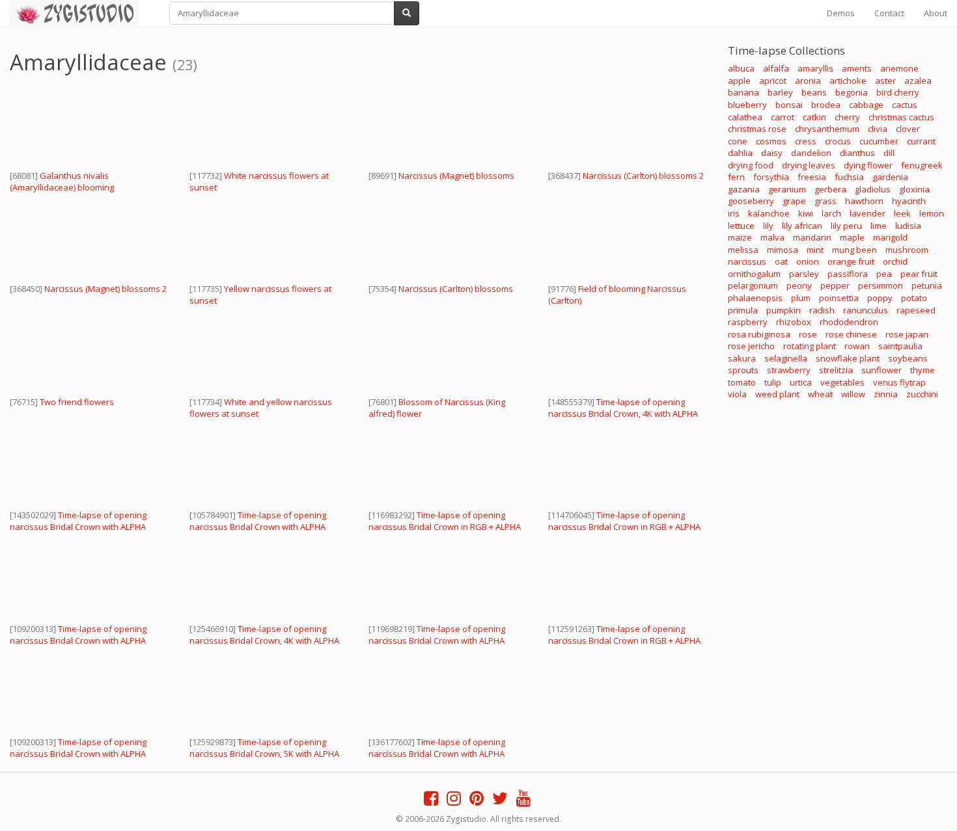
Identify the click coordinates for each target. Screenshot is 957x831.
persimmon (880, 285)
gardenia (890, 177)
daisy (772, 153)
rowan (857, 346)
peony (799, 285)
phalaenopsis (755, 298)
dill (889, 153)
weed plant (777, 394)
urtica (801, 382)
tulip (772, 382)
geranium (787, 189)
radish (822, 310)
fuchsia (849, 177)
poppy (880, 298)
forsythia (771, 177)
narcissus (747, 261)
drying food (750, 165)
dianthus (857, 153)
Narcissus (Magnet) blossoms (456, 175)
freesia (812, 177)
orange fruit (850, 261)
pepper (835, 285)
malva (772, 237)
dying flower (868, 165)
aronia (808, 80)
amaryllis (815, 68)
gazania (744, 189)
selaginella (785, 358)
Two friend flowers (77, 402)
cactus (904, 105)
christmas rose (757, 129)
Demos (841, 13)
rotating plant (809, 346)
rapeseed (916, 310)
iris (734, 213)
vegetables (842, 382)
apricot (772, 80)
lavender (867, 213)
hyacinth (909, 201)
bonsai (789, 105)
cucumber (878, 141)
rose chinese (851, 334)
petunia (926, 285)
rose (808, 334)
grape (794, 201)
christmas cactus (901, 117)
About (935, 13)
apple (739, 80)
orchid (895, 261)
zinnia (886, 394)
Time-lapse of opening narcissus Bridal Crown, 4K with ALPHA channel (623, 413)
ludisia (908, 225)
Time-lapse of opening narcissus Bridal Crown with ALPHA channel (78, 526)
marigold (890, 237)
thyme (922, 370)
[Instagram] (454, 801)
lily (768, 225)
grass (825, 201)
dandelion (811, 153)
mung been (854, 250)
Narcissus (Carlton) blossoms (455, 289)
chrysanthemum (827, 129)
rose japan (906, 334)
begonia (851, 92)
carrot (782, 117)
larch (831, 213)
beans (814, 92)
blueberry (747, 105)
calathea (745, 117)
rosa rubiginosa (759, 334)
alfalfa (776, 68)
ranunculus (865, 310)
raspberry (748, 322)
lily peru (846, 225)
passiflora (847, 274)
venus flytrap (899, 382)
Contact (889, 13)
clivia (877, 129)
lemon (931, 213)
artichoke (848, 80)
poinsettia (839, 298)
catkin (814, 117)
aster (885, 80)
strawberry (789, 370)
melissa (743, 250)
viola (737, 394)
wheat (820, 394)
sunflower (881, 370)
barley (780, 92)
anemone (899, 68)
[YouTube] (523, 801)
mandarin (812, 237)
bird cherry (897, 92)
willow (853, 394)
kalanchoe (769, 213)
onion (807, 261)
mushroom (906, 250)
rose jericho (751, 346)
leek (902, 213)
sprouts (743, 370)
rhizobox (793, 322)
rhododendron (849, 322)
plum (801, 298)
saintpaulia (900, 346)
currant (921, 141)
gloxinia (914, 189)
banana (743, 92)
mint (815, 250)
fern (736, 177)
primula (743, 310)
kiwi (805, 213)
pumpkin (783, 310)
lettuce (741, 225)
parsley (804, 274)
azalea (918, 80)
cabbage (866, 105)
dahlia (740, 153)
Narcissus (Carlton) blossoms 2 (643, 175)
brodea (825, 105)
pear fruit (918, 274)
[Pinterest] (476, 801)
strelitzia (836, 370)
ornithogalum (754, 274)
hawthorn (864, 201)
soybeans (908, 358)
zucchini (922, 394)
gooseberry (751, 201)
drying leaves (808, 165)
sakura (742, 358)
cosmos (771, 141)
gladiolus (873, 189)
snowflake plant (848, 358)
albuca (741, 68)
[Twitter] (500, 801)
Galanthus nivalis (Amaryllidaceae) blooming (62, 181)
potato (914, 298)
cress (805, 141)
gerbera (830, 189)
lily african (802, 225)
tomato (742, 382)
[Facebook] (431, 801)
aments (857, 68)
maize (740, 237)
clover (908, 129)
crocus (838, 141)
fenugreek (922, 165)
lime (878, 225)
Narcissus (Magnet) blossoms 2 (105, 289)
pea (884, 274)
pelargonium (753, 285)
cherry (847, 117)
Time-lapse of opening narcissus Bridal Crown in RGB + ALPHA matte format (444, 526)
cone (737, 141)
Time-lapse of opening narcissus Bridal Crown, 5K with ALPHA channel (264, 753)
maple (852, 237)
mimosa (782, 250)
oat (781, 261)
